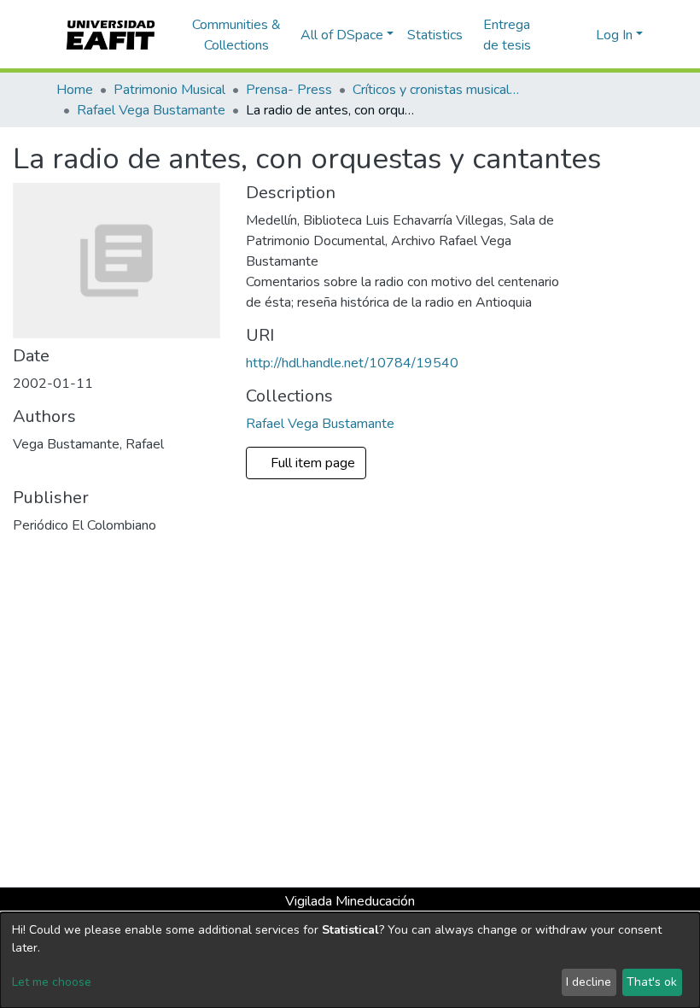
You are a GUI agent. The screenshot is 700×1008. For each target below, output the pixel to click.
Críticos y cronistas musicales (438, 89)
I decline (588, 982)
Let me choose (51, 982)
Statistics (435, 35)
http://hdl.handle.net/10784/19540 (352, 363)
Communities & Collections (236, 35)
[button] (580, 35)
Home (74, 89)
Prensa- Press (289, 89)
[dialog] (350, 960)
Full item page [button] (315, 463)
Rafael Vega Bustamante (151, 110)
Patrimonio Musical (169, 89)
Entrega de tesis (507, 35)
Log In (614, 35)
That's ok (652, 982)
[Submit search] (555, 35)
